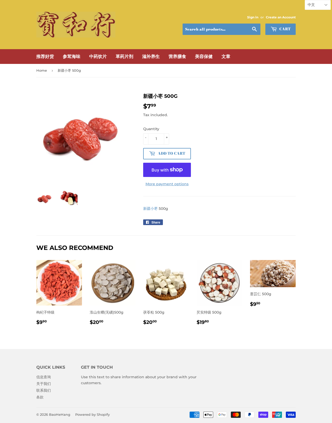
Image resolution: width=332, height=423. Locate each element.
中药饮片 (98, 56)
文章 (226, 56)
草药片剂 (124, 56)
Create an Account (281, 17)
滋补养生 (151, 56)
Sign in (252, 17)
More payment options (167, 184)
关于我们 (43, 383)
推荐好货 (45, 56)
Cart (284, 29)
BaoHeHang (59, 414)
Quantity (151, 129)
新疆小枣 (150, 208)
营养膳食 (177, 56)
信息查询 (43, 377)
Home (41, 70)
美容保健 (204, 56)
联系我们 (43, 390)
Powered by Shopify (92, 414)
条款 (40, 397)
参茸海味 (71, 56)
